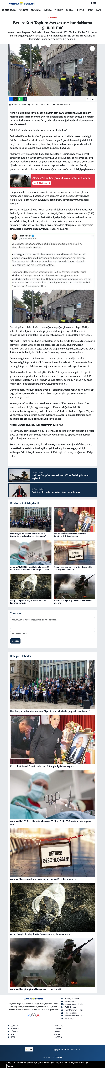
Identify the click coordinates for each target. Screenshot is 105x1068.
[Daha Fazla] (25, 99)
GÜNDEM (23, 10)
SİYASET (14, 1034)
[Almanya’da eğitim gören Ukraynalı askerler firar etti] (74, 586)
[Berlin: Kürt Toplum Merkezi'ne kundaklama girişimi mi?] (52, 70)
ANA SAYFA (9, 10)
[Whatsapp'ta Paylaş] (20, 99)
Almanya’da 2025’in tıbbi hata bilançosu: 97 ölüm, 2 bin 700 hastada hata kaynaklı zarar (29, 568)
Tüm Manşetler (71, 1013)
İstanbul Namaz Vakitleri (74, 1004)
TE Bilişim (58, 1057)
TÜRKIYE (14, 1031)
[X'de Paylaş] (15, 99)
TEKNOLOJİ (58, 1034)
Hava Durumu (70, 1001)
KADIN (99, 10)
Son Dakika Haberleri (73, 1015)
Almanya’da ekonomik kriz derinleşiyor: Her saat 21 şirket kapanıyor (73, 568)
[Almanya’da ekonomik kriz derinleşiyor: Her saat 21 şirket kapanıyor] (74, 552)
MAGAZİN (58, 1037)
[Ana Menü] (94, 3)
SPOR (90, 10)
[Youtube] (38, 1015)
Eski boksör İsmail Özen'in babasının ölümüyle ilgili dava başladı (70, 534)
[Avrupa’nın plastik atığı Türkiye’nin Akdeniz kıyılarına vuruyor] (30, 586)
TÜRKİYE (59, 10)
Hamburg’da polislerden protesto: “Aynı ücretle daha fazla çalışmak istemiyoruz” (28, 534)
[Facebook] (29, 1015)
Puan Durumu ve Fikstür (74, 1010)
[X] (33, 1015)
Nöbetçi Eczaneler (72, 998)
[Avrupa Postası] (21, 3)
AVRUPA (47, 10)
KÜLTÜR (80, 10)
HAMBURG (58, 1026)
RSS (30, 1049)
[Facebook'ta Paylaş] (11, 99)
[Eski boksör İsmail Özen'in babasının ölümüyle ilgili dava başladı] (74, 519)
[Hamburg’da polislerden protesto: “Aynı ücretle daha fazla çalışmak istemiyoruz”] (30, 519)
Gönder (15, 641)
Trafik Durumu (70, 1007)
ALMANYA (36, 10)
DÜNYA (69, 10)
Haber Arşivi (69, 1018)
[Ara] (91, 3)
